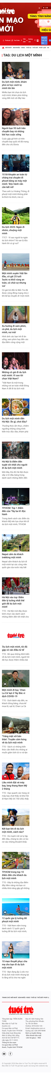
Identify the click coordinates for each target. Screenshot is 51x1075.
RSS (39, 1038)
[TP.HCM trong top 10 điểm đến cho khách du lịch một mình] (15, 860)
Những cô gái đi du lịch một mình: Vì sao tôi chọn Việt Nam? (14, 375)
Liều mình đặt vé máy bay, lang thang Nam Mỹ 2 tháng (14, 785)
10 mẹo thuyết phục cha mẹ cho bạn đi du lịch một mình (14, 964)
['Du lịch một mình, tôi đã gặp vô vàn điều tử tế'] (15, 635)
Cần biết (24, 40)
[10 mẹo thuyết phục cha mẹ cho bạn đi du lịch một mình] (15, 950)
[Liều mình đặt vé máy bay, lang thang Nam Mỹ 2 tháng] (15, 771)
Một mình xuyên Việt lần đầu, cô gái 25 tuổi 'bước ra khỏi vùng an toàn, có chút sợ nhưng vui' (14, 279)
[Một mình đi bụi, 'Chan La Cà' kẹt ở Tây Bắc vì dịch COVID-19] (15, 678)
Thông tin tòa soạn (9, 1043)
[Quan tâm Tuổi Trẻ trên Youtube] (4, 1054)
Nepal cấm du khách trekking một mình (12, 556)
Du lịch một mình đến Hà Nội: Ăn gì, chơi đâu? (14, 420)
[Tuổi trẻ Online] (21, 1010)
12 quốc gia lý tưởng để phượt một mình (14, 920)
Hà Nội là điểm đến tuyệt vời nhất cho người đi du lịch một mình (14, 464)
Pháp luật (42, 47)
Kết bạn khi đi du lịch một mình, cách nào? (13, 830)
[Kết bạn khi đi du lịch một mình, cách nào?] (15, 817)
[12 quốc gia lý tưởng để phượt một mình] (15, 906)
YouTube (16, 40)
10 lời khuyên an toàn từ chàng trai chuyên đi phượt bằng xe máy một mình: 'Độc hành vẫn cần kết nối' (14, 181)
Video (23, 47)
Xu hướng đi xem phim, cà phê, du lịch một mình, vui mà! (14, 329)
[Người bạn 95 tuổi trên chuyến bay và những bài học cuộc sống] (15, 116)
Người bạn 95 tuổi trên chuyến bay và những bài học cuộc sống (14, 131)
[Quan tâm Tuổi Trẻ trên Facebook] (10, 1054)
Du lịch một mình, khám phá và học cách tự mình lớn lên (14, 85)
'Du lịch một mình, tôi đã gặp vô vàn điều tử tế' (14, 648)
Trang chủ (6, 997)
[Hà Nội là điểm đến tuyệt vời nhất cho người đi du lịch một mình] (15, 450)
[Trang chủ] (3, 47)
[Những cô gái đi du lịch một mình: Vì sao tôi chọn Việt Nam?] (15, 361)
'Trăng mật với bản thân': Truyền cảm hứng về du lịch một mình (14, 739)
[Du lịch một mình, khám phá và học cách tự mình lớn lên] (15, 70)
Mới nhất (8, 47)
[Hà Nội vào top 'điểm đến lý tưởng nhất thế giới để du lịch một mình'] (15, 586)
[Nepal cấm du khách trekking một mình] (15, 542)
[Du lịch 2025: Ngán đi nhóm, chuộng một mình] (15, 215)
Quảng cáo (30, 40)
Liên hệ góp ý (31, 1038)
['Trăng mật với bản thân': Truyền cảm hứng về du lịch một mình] (15, 724)
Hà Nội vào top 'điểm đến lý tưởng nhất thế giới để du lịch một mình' (13, 602)
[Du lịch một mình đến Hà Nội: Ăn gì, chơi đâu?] (15, 407)
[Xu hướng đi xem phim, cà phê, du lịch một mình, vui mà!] (15, 314)
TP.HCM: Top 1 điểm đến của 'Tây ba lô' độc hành (14, 511)
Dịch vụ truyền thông (33, 1033)
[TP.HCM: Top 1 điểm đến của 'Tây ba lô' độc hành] (15, 496)
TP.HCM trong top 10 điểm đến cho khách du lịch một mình (14, 875)
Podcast (7, 40)
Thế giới (35, 47)
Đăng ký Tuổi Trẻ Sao (44, 40)
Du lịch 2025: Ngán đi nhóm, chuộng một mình (13, 230)
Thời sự (28, 47)
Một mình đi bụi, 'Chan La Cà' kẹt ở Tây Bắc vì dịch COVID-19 (13, 693)
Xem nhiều (16, 47)
